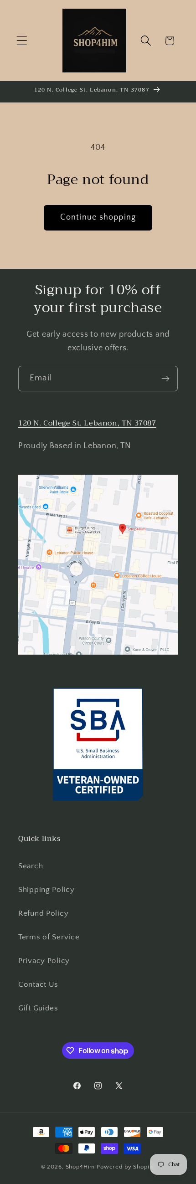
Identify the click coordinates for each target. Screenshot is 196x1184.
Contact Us (38, 984)
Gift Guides (38, 1008)
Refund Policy (43, 913)
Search (30, 866)
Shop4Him (80, 1166)
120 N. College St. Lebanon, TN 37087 (87, 423)
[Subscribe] (165, 378)
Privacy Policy (44, 961)
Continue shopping (98, 217)
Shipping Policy (46, 890)
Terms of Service (49, 937)
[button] (22, 41)
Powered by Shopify (126, 1166)
